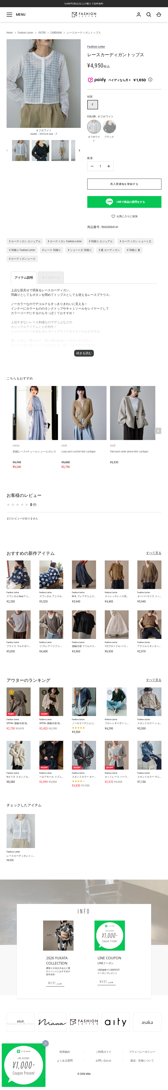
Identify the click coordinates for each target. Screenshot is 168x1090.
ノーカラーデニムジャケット (87, 723)
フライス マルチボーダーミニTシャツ (27, 646)
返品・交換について (142, 1060)
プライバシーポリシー (142, 1051)
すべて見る (153, 553)
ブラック (109, 126)
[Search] (149, 14)
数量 (90, 158)
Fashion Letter (25, 32)
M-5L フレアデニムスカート (86, 596)
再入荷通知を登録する (124, 184)
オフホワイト (93, 126)
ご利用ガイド (103, 1051)
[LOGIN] (139, 14)
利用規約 (65, 1051)
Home (10, 32)
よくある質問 (65, 1060)
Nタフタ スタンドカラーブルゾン (24, 776)
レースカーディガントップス (84, 32)
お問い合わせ (103, 1060)
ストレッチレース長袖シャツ (120, 596)
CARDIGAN (56, 32)
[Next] (80, 150)
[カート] (159, 14)
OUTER (42, 32)
